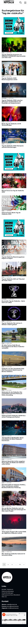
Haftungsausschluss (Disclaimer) (11, 595)
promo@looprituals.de (12, 606)
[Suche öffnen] (20, 3)
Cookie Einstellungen (7, 593)
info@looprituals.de (13, 608)
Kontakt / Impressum (7, 589)
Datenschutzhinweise (8, 591)
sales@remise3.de (12, 604)
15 (20, 564)
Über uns (4, 596)
